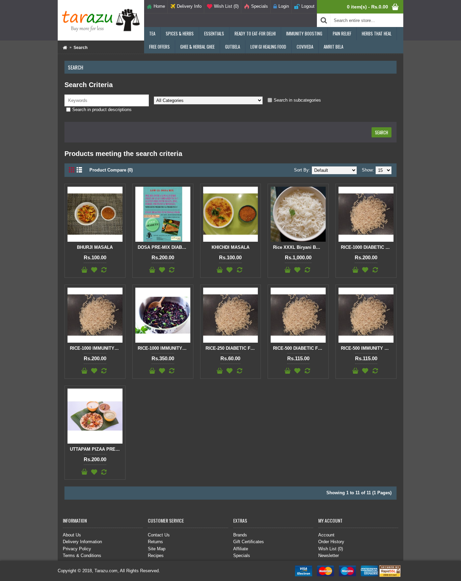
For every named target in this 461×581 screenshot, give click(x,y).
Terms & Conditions (82, 555)
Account (326, 534)
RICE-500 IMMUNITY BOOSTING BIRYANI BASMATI (367, 348)
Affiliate (240, 548)
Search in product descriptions (102, 109)
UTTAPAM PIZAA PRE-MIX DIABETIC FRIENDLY (96, 449)
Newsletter (328, 555)
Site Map (156, 548)
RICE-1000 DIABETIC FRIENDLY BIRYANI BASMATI (367, 247)
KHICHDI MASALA (230, 247)
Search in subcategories (297, 100)
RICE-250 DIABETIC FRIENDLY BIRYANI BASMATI (232, 348)
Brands (240, 534)
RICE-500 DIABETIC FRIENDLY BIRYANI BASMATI (299, 348)
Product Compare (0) (111, 170)
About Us (72, 534)
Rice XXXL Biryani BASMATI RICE (299, 247)
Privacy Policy (77, 548)
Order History (331, 541)
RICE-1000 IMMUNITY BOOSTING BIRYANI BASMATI (96, 348)
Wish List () (330, 548)
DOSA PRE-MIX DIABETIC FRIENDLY (164, 247)
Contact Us (159, 534)
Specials (241, 555)
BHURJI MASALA (95, 247)
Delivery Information (82, 541)
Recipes (156, 555)
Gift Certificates (248, 541)
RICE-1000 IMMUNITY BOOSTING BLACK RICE (164, 348)
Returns (155, 541)
